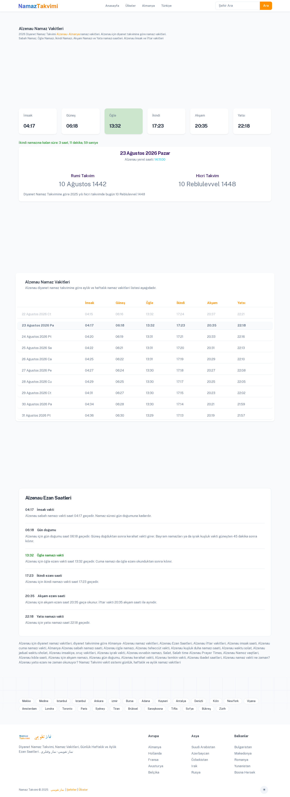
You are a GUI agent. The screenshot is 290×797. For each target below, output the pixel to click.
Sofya (190, 708)
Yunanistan (242, 766)
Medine (43, 701)
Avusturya (155, 766)
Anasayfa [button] (112, 5)
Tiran (116, 708)
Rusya (195, 772)
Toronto (67, 708)
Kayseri (163, 701)
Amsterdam (29, 708)
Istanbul (62, 701)
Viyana (251, 701)
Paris (84, 708)
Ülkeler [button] (130, 5)
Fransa (153, 760)
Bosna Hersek (244, 772)
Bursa (129, 701)
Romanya (241, 760)
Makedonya (243, 753)
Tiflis (174, 708)
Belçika (153, 772)
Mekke (26, 701)
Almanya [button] (148, 5)
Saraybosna (155, 708)
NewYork (233, 701)
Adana (146, 701)
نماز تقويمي (57, 789)
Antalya (181, 701)
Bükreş (206, 708)
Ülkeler (83, 789)
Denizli (198, 701)
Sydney (100, 708)
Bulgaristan (243, 747)
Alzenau (61, 34)
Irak (194, 766)
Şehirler (72, 789)
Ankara (98, 701)
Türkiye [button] (166, 5)
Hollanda (155, 753)
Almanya (74, 34)
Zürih (222, 708)
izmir (115, 701)
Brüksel (133, 708)
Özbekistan (199, 760)
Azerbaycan (200, 753)
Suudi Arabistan (203, 747)
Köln (216, 701)
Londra (49, 708)
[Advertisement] (140, 74)
